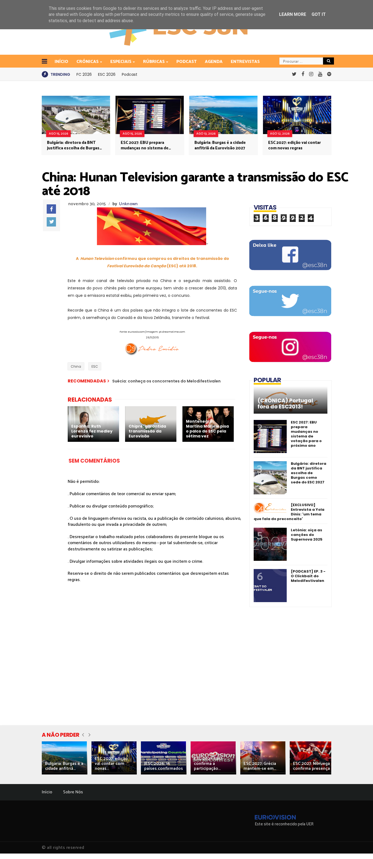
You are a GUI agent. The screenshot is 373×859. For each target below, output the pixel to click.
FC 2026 (84, 74)
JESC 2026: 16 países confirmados (163, 766)
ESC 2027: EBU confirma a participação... (208, 763)
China (76, 366)
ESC (94, 366)
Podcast (186, 61)
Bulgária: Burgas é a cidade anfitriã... (64, 766)
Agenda (214, 61)
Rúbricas (154, 61)
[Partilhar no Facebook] (51, 209)
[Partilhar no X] (51, 222)
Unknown (128, 204)
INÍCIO (61, 61)
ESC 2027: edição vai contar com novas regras (294, 145)
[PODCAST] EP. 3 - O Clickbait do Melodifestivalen (308, 576)
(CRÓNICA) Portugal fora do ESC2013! (285, 404)
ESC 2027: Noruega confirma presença (311, 766)
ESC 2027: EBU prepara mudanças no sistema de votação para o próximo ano (148, 145)
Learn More (292, 14)
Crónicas (87, 61)
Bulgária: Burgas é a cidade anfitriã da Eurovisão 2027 (220, 145)
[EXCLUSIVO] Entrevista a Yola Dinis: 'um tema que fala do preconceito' (289, 512)
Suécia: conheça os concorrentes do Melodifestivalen (166, 381)
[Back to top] (359, 846)
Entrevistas (245, 61)
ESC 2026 (107, 74)
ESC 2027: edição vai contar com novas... (111, 763)
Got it (319, 14)
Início (47, 792)
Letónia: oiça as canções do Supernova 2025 (306, 535)
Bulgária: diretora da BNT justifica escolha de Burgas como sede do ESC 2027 (73, 145)
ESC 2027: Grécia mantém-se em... (260, 766)
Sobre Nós (73, 792)
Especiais (120, 61)
